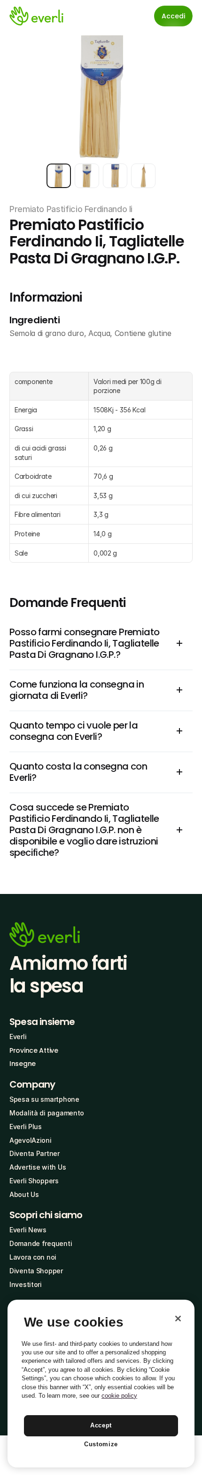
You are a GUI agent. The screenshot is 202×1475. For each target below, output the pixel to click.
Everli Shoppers (34, 1181)
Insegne (22, 1063)
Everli (17, 1036)
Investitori (25, 1284)
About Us (24, 1194)
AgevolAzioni (30, 1140)
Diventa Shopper (36, 1271)
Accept (101, 1425)
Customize (101, 1444)
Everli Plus (25, 1127)
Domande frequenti (40, 1243)
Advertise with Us (37, 1167)
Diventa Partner (34, 1153)
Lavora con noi (32, 1257)
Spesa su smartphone (44, 1099)
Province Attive (33, 1050)
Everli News (28, 1230)
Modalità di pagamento (46, 1113)
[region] (101, 1383)
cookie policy (119, 1395)
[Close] (178, 1318)
